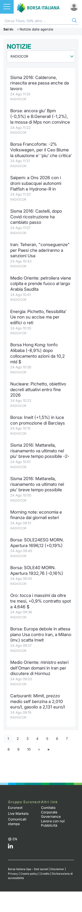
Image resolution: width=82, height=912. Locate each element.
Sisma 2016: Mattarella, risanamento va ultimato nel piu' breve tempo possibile (37, 484)
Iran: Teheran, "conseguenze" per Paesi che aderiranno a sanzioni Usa (40, 250)
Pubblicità (49, 825)
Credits (44, 873)
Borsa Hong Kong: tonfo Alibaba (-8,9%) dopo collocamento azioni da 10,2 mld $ (37, 353)
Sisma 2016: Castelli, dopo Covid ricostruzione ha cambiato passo (36, 217)
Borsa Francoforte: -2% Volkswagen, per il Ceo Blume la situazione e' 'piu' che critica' (41, 150)
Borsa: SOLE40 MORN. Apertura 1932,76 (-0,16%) (36, 570)
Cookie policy (29, 873)
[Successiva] (39, 749)
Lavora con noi (53, 821)
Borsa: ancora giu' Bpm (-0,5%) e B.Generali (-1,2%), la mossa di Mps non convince (40, 116)
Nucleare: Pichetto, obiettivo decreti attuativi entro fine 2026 (38, 389)
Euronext (15, 807)
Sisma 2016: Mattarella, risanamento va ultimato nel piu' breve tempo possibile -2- (39, 451)
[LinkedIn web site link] (10, 847)
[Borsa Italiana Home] (38, 7)
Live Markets (18, 813)
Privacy (13, 873)
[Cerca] (74, 21)
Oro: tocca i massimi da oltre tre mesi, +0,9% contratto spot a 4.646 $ (40, 601)
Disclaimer (57, 869)
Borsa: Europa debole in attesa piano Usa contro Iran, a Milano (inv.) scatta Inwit (40, 634)
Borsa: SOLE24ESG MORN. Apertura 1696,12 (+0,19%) (37, 542)
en (15, 839)
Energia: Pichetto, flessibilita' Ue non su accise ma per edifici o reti (38, 317)
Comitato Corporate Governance (51, 812)
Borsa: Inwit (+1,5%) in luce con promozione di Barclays (37, 420)
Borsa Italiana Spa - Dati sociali (28, 869)
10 (29, 749)
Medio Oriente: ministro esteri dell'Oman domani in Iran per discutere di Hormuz (39, 668)
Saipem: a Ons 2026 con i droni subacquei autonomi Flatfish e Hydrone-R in (35, 183)
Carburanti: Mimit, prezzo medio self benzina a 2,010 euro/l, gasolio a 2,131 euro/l (37, 701)
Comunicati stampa (17, 821)
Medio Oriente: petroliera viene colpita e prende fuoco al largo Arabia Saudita (40, 283)
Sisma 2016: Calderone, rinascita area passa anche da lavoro (39, 83)
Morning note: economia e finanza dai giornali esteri (36, 514)
